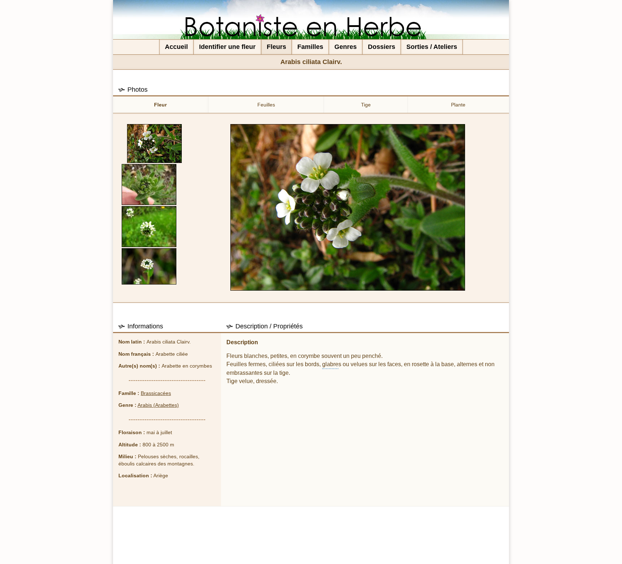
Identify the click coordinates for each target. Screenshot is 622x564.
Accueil (176, 46)
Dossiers (381, 46)
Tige (366, 105)
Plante (458, 105)
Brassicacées (156, 393)
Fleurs (276, 46)
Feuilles (266, 105)
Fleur (160, 105)
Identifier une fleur (227, 46)
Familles (310, 46)
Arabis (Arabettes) (158, 405)
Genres (345, 46)
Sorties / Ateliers (431, 46)
